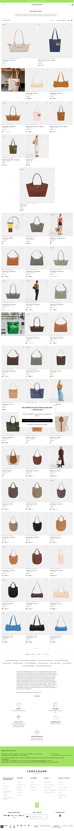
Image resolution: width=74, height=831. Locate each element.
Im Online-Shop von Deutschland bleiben (37, 424)
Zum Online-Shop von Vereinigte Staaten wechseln (37, 420)
